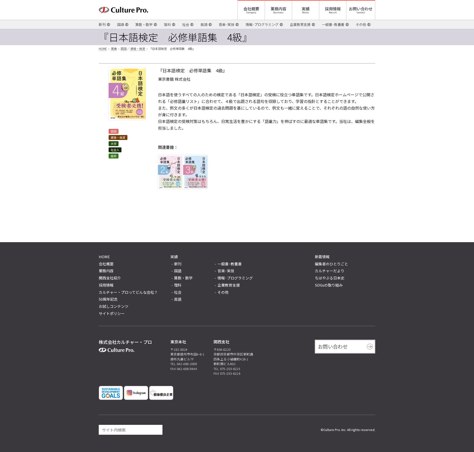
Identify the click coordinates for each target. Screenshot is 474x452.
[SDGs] (111, 393)
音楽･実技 (226, 24)
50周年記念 (108, 299)
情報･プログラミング (262, 24)
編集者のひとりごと (331, 263)
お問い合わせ (361, 9)
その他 (361, 24)
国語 (120, 24)
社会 (185, 24)
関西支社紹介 (110, 277)
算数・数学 (144, 24)
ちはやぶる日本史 (329, 277)
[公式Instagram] (136, 393)
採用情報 (333, 9)
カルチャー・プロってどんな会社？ (128, 292)
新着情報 (322, 256)
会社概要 (251, 9)
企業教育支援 (300, 24)
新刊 (102, 24)
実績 (306, 9)
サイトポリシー (112, 313)
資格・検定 (137, 48)
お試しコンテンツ (113, 306)
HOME (103, 48)
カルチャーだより (329, 270)
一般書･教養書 (333, 24)
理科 (167, 24)
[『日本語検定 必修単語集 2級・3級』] (182, 172)
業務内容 (278, 9)
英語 (203, 24)
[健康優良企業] (161, 393)
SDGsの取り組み (329, 285)
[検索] (156, 429)
